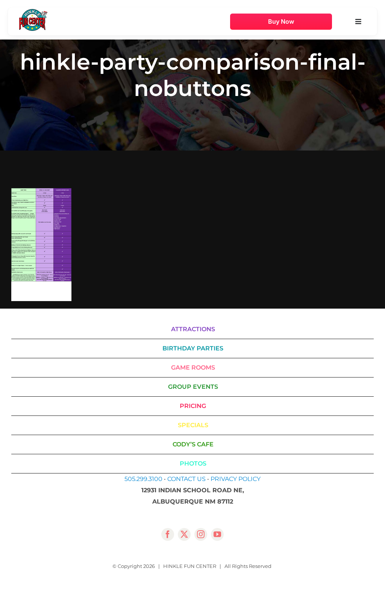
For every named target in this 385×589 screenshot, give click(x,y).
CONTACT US (186, 478)
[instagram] (200, 534)
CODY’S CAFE (193, 444)
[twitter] (184, 534)
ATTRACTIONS (193, 329)
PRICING (193, 405)
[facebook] (167, 534)
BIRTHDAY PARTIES (192, 348)
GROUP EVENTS (193, 386)
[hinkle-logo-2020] (33, 11)
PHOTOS (193, 463)
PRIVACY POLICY (236, 478)
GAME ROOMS (193, 367)
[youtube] (217, 534)
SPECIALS (193, 425)
